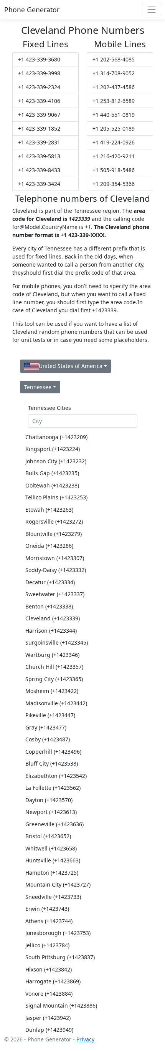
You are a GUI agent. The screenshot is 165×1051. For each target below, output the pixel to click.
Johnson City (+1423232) (55, 461)
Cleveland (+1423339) (52, 618)
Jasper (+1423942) (48, 1017)
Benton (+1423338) (49, 606)
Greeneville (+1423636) (54, 824)
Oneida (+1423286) (49, 545)
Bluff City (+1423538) (51, 763)
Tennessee (37, 387)
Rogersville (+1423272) (54, 521)
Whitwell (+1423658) (51, 848)
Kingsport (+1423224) (52, 449)
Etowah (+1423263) (49, 509)
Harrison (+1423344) (51, 630)
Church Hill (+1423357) (54, 666)
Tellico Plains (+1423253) (56, 497)
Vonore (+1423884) (49, 993)
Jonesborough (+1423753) (58, 933)
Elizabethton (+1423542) (56, 775)
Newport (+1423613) (51, 812)
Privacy (85, 1039)
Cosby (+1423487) (47, 739)
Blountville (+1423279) (53, 533)
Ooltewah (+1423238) (52, 485)
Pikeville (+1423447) (50, 715)
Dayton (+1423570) (49, 800)
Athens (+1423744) (49, 921)
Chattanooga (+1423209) (56, 437)
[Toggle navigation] (151, 9)
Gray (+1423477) (45, 727)
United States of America (70, 366)
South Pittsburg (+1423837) (60, 957)
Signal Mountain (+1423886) (61, 1005)
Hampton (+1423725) (51, 872)
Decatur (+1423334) (50, 582)
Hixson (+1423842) (48, 969)
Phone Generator (31, 9)
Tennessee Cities (49, 407)
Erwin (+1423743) (47, 908)
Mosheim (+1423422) (51, 691)
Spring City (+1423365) (54, 679)
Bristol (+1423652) (48, 836)
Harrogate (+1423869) (53, 981)
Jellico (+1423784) (47, 945)
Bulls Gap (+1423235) (52, 473)
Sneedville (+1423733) (53, 896)
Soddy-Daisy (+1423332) (55, 570)
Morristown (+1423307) (54, 558)
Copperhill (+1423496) (53, 751)
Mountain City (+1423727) (58, 884)
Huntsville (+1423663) (52, 860)
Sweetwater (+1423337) (54, 594)
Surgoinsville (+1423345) (56, 642)
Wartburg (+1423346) (52, 654)
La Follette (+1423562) (53, 787)
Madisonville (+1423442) (56, 703)
